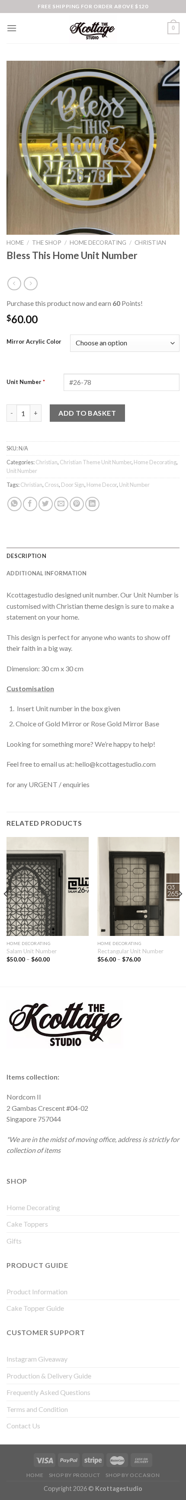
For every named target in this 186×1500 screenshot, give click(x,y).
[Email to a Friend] (61, 504)
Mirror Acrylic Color (33, 342)
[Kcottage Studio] (93, 28)
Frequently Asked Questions (48, 1392)
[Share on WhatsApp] (14, 504)
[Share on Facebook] (30, 504)
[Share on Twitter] (45, 504)
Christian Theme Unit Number (95, 462)
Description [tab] (26, 555)
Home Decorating (98, 242)
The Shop (46, 242)
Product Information (36, 1291)
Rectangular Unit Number (130, 951)
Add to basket (87, 413)
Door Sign (72, 484)
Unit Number (25, 381)
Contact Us (23, 1425)
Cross (52, 484)
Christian (150, 242)
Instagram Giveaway (36, 1359)
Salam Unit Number (31, 951)
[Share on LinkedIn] (92, 504)
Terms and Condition (37, 1409)
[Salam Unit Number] (47, 886)
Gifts (14, 1241)
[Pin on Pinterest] (77, 504)
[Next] (180, 911)
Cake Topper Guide (35, 1308)
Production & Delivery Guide (48, 1376)
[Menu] (11, 28)
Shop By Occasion (133, 1475)
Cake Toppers (27, 1224)
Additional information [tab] (46, 573)
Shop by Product (74, 1475)
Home (15, 242)
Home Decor (102, 484)
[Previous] (6, 911)
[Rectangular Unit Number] (138, 886)
